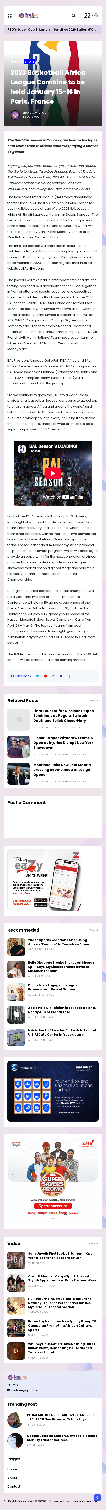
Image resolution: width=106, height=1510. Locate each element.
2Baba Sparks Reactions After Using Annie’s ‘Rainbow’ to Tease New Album (59, 942)
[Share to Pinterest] (45, 676)
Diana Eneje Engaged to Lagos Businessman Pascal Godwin (52, 987)
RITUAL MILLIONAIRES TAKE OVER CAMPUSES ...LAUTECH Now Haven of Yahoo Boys (60, 1417)
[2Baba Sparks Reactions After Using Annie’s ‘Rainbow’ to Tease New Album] (16, 947)
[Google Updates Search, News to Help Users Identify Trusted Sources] (15, 1441)
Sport (29, 62)
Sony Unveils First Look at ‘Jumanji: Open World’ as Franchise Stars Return (61, 1256)
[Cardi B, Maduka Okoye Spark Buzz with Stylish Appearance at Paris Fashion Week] (16, 1283)
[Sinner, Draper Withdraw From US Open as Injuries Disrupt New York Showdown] (18, 747)
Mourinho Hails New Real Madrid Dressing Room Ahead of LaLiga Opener (62, 770)
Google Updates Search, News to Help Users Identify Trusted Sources (62, 1438)
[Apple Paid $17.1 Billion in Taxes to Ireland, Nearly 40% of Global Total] (16, 1015)
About (12, 1478)
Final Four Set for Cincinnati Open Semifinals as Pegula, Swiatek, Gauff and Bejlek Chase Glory (63, 716)
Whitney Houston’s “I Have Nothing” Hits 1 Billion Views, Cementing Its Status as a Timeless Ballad (61, 1348)
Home (15, 61)
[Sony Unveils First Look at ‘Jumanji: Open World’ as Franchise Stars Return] (16, 1260)
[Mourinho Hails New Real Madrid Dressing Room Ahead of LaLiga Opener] (18, 774)
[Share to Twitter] (37, 676)
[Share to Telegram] (60, 676)
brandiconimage (83, 1501)
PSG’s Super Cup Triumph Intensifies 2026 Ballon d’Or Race (55, 29)
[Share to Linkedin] (53, 676)
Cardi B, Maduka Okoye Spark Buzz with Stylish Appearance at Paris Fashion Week (62, 1278)
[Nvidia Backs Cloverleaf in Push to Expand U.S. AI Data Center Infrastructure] (16, 1037)
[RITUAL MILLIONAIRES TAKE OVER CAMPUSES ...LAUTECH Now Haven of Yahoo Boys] (15, 1420)
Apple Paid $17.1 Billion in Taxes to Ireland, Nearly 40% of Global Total (62, 1010)
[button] (69, 676)
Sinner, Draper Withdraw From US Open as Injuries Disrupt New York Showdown (63, 743)
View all (94, 700)
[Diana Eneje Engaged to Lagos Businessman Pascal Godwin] (16, 992)
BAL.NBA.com (25, 189)
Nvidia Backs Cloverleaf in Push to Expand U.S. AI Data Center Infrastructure (62, 1033)
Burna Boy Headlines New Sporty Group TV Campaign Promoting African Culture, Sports (62, 1325)
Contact (13, 1486)
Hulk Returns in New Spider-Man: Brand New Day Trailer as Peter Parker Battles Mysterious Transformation (60, 1303)
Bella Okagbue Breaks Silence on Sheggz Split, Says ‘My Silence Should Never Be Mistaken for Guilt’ (61, 967)
